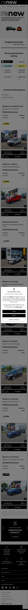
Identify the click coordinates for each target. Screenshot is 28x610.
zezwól (14, 311)
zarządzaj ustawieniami (14, 319)
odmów (14, 315)
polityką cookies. (18, 307)
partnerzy (11, 296)
